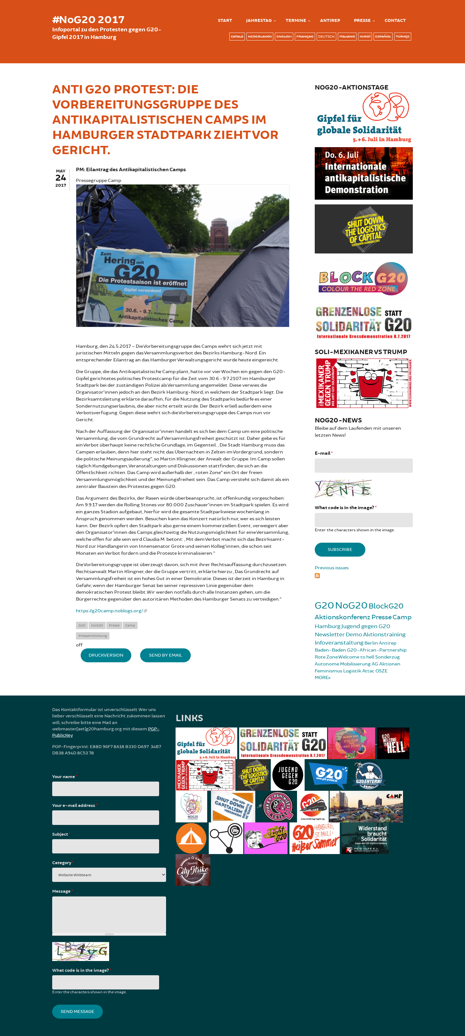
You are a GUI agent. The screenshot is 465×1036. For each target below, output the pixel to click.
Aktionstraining (384, 634)
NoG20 (97, 625)
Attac (368, 671)
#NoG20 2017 (88, 20)
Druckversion (106, 655)
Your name (64, 777)
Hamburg (327, 626)
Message (62, 891)
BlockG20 (386, 606)
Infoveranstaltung (339, 642)
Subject (61, 834)
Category (62, 863)
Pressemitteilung (92, 636)
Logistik (352, 671)
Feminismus (328, 671)
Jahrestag (259, 20)
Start (225, 20)
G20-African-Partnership (376, 650)
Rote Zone (326, 657)
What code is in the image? (345, 508)
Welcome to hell (356, 657)
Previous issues (332, 568)
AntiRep (330, 20)
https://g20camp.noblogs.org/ (109, 611)
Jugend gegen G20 (365, 626)
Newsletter (330, 634)
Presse (362, 20)
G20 (81, 625)
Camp (130, 625)
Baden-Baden (330, 650)
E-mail (323, 453)
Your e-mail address (74, 805)
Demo (354, 634)
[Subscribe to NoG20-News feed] (364, 574)
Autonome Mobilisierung (343, 664)
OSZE (381, 671)
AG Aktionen (386, 664)
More (321, 678)
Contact (395, 20)
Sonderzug (387, 657)
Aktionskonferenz (342, 617)
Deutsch (326, 36)
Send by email (165, 655)
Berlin (371, 643)
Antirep (387, 643)
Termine (296, 20)
